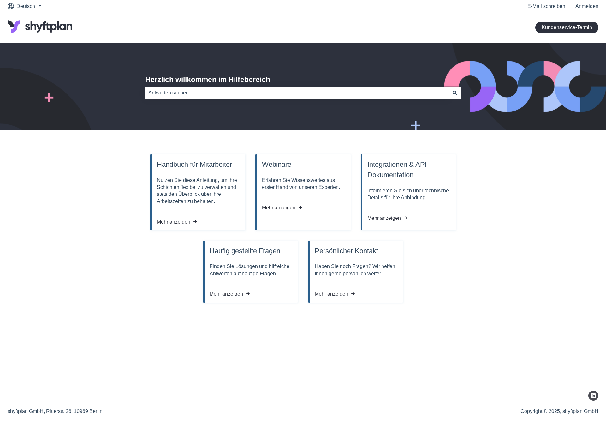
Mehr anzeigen (173, 221)
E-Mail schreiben (546, 6)
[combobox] (297, 93)
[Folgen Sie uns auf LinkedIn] (593, 396)
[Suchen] (455, 93)
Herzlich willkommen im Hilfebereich (207, 79)
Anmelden (586, 6)
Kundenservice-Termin (567, 27)
